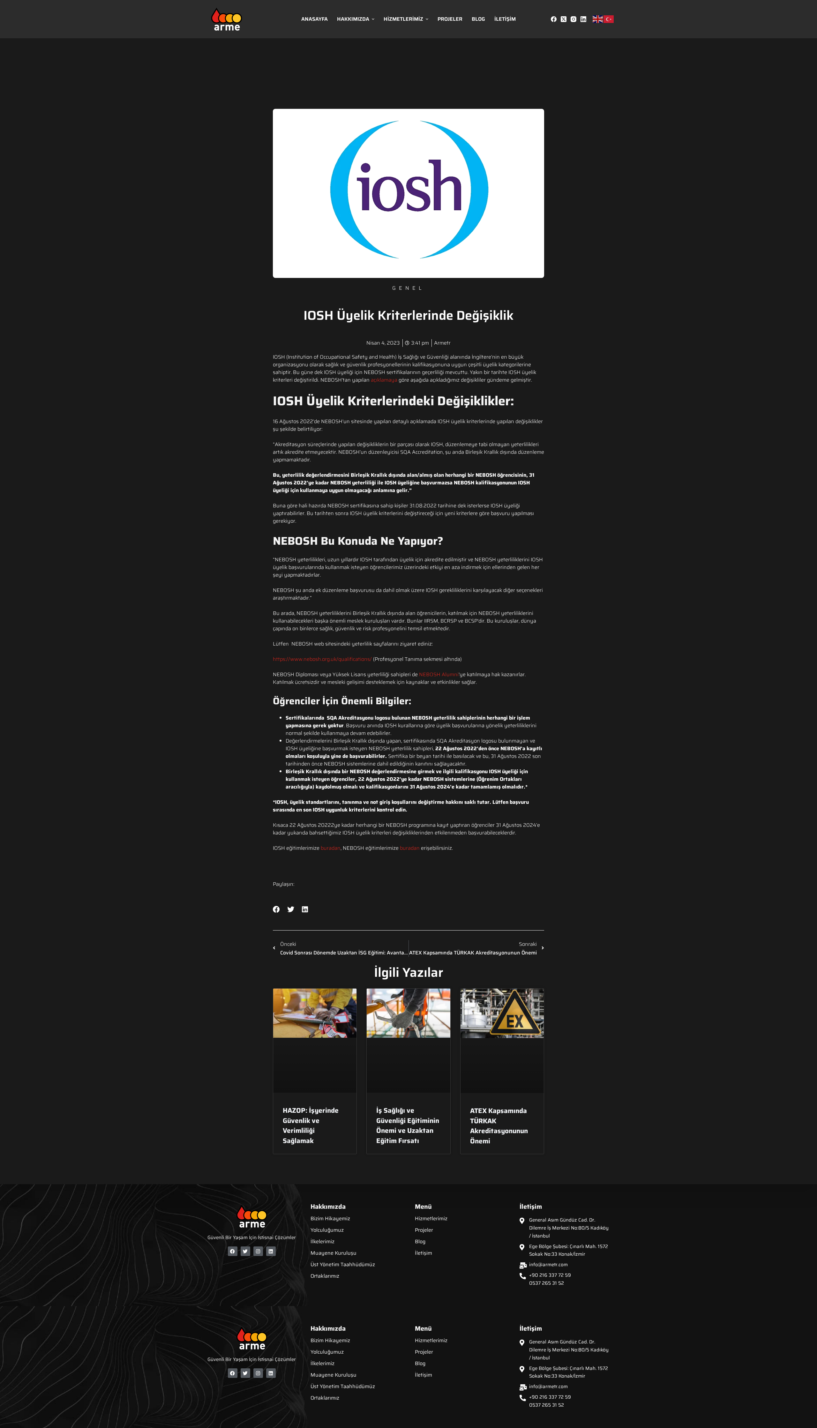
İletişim (423, 1253)
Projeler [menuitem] (450, 19)
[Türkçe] (608, 19)
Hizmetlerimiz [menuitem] (403, 19)
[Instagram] (573, 19)
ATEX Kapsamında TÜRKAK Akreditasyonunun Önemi (499, 1125)
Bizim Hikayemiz (330, 1218)
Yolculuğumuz (327, 1230)
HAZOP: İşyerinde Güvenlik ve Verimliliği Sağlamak (311, 1125)
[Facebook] (554, 19)
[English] (598, 19)
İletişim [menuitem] (505, 19)
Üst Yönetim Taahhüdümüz (343, 1264)
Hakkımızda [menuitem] (353, 19)
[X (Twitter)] (563, 19)
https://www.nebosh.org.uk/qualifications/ (322, 659)
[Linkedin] (271, 1251)
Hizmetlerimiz (431, 1218)
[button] (276, 909)
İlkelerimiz (322, 1241)
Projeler (424, 1230)
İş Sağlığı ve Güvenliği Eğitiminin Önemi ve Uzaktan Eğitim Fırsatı (407, 1125)
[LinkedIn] (583, 19)
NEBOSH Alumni (439, 674)
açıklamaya (384, 380)
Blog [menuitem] (478, 19)
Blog (420, 1241)
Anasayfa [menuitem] (314, 19)
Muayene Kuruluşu (333, 1253)
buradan (331, 848)
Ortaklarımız (325, 1276)
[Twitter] (245, 1251)
